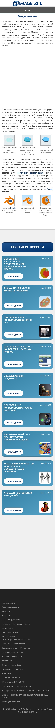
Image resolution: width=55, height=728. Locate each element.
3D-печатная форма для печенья (16, 686)
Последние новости (10, 607)
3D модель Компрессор (12, 652)
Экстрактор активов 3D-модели (16, 648)
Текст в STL (7, 661)
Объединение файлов (11, 665)
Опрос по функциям (11, 620)
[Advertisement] (27, 76)
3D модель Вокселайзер (12, 656)
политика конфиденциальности (16, 624)
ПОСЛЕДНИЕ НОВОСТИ (27, 247)
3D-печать (6, 615)
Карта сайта (7, 628)
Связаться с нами (10, 632)
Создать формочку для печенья (16, 639)
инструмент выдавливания (30, 173)
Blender (50, 189)
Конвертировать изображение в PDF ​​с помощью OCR (25, 690)
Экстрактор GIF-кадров (12, 669)
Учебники (6, 611)
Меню (27, 10)
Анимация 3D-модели (11, 702)
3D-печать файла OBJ (12, 678)
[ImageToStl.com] (27, 3)
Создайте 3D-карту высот (13, 644)
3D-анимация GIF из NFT (13, 682)
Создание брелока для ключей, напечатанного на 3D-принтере (25, 696)
